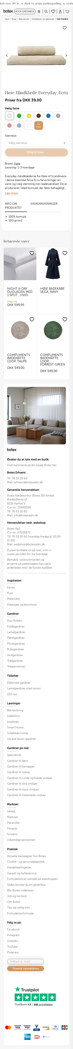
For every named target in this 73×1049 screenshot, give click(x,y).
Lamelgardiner (16, 632)
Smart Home (15, 727)
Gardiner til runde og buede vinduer (29, 777)
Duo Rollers (14, 620)
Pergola (12, 828)
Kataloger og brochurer (22, 604)
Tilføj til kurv (35, 152)
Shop (14, 19)
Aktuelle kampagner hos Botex (26, 856)
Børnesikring (15, 710)
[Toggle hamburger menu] (39, 11)
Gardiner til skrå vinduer (22, 783)
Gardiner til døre (17, 760)
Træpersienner (16, 666)
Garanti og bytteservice (22, 873)
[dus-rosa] (9, 125)
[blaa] (48, 116)
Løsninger (13, 703)
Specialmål (14, 754)
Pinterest (12, 952)
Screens (12, 834)
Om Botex (13, 901)
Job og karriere (17, 896)
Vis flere (38, 125)
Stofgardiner (15, 655)
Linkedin (12, 940)
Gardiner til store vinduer (23, 789)
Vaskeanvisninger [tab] (43, 203)
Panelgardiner (16, 637)
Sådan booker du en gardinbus (26, 884)
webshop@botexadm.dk (29, 544)
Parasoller (13, 822)
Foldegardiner (16, 626)
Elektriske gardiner (19, 682)
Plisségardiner (16, 643)
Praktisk (12, 849)
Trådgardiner (15, 660)
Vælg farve (12, 108)
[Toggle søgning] (46, 11)
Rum (10, 593)
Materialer (13, 598)
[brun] (38, 116)
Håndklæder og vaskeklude (43, 19)
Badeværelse (24, 19)
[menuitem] (36, 593)
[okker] (29, 116)
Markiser (12, 817)
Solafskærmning (17, 733)
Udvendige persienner (21, 839)
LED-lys (12, 694)
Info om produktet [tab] (13, 205)
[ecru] (9, 116)
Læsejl (11, 811)
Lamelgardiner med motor (24, 688)
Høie (17, 163)
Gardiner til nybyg (18, 772)
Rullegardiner (15, 649)
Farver (11, 587)
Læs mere (11, 193)
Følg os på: (14, 922)
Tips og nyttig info (18, 907)
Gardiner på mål (18, 748)
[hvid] (29, 125)
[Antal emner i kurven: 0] (67, 11)
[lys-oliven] (19, 116)
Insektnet (13, 721)
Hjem (7, 19)
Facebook (13, 929)
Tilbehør (12, 675)
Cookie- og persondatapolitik (26, 861)
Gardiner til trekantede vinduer (26, 795)
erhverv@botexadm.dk (28, 482)
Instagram (13, 935)
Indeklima (13, 715)
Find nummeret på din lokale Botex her (32, 465)
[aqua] (19, 125)
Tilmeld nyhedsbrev (25, 968)
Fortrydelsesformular (20, 913)
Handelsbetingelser (19, 867)
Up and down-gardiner (21, 738)
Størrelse (10, 135)
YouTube (12, 946)
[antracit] (58, 116)
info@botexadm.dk (26, 515)
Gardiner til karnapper (21, 766)
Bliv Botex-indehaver (20, 890)
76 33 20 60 (19, 478)
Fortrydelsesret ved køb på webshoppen (32, 878)
